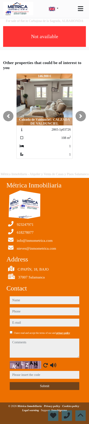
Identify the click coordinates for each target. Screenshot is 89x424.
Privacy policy (52, 406)
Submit (44, 386)
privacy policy (63, 333)
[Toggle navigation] (80, 9)
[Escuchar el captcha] (53, 365)
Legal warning (31, 410)
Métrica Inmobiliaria (29, 406)
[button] (8, 116)
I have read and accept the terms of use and (42, 333)
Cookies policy (71, 406)
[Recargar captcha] (45, 365)
